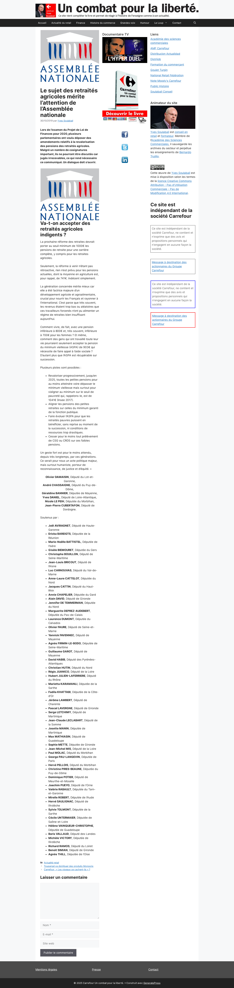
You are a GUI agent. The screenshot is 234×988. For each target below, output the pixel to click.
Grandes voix (127, 22)
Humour (144, 22)
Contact (176, 22)
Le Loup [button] (158, 22)
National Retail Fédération (167, 75)
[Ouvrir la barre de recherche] (195, 23)
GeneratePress (151, 983)
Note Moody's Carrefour (165, 80)
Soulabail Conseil (161, 91)
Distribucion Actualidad (165, 53)
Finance (80, 22)
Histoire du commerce (102, 22)
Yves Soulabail (180, 172)
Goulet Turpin (159, 70)
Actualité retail (51, 862)
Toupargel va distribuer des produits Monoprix (68, 866)
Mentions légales (46, 969)
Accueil (42, 22)
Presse (96, 969)
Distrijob (155, 59)
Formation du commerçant (167, 64)
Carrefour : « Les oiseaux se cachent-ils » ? (67, 869)
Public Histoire (159, 86)
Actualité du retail (61, 22)
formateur (167, 136)
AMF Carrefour (159, 48)
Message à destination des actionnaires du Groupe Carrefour (169, 266)
